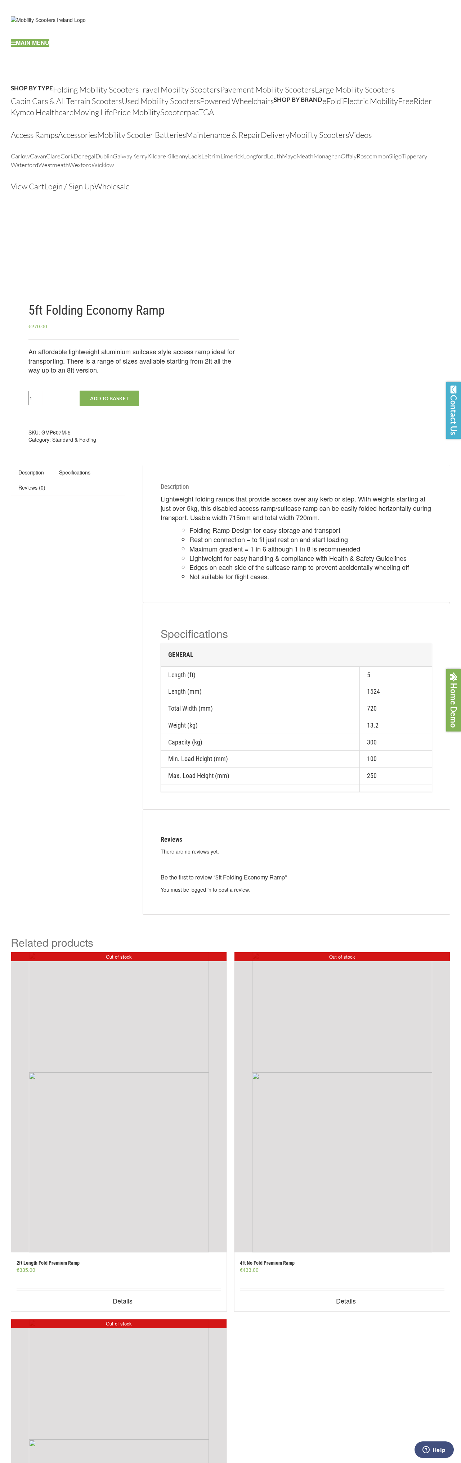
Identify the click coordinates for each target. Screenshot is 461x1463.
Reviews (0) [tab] (31, 487)
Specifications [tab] (74, 472)
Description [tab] (31, 472)
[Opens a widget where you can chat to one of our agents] (434, 1450)
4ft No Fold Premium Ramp (267, 1263)
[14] (116, 248)
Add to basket (109, 398)
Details (123, 1300)
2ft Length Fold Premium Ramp (48, 1263)
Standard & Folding (74, 439)
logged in (201, 889)
